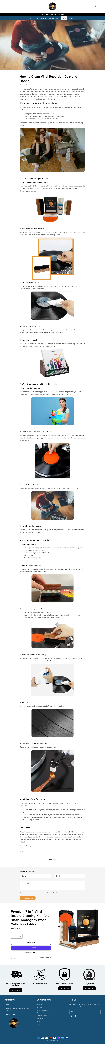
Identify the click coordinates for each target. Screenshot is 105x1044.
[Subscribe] (98, 1012)
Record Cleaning (41, 18)
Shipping (39, 1007)
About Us (72, 18)
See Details (16, 990)
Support (39, 1024)
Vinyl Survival (54, 1040)
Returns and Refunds (43, 1010)
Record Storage (54, 18)
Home (31, 18)
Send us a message (11, 1015)
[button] (92, 6)
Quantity (13, 932)
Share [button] (23, 852)
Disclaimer (40, 1018)
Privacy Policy (41, 1013)
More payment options (31, 952)
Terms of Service (42, 1015)
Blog (64, 18)
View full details (44, 957)
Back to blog (53, 860)
